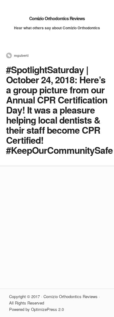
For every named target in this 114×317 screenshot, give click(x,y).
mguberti (21, 55)
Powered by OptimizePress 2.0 (36, 309)
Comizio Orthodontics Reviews (57, 18)
